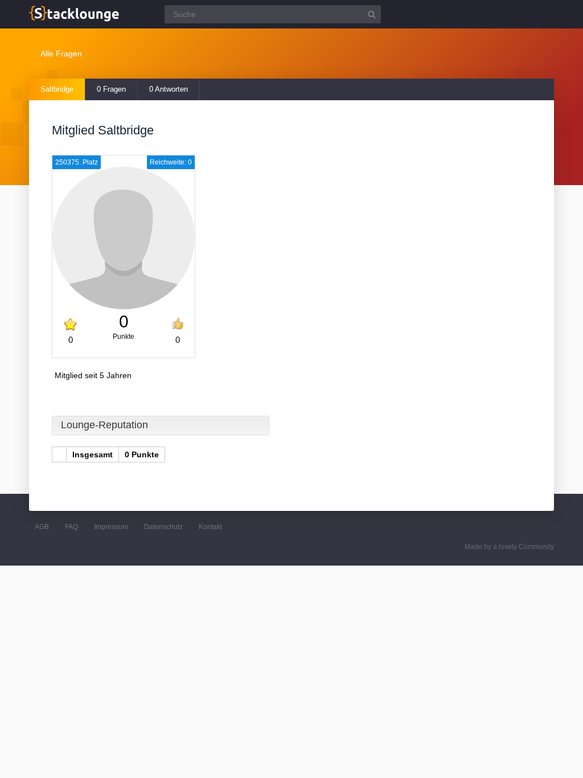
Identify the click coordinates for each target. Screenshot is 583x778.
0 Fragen (111, 89)
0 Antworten (168, 89)
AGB (42, 527)
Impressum (111, 527)
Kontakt (210, 527)
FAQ (71, 527)
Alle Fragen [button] (61, 53)
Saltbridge (56, 89)
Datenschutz (163, 527)
